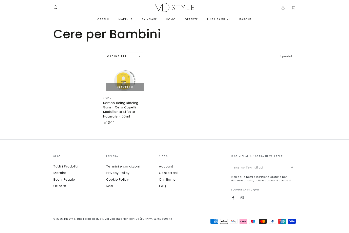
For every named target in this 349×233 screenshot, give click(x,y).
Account (166, 166)
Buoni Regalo (64, 179)
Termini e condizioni (123, 166)
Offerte (59, 186)
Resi (109, 186)
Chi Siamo (167, 179)
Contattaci (168, 173)
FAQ (162, 186)
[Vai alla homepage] (174, 7)
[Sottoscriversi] (293, 167)
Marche (59, 173)
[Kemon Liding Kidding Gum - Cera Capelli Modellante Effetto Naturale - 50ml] (125, 81)
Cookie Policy (117, 179)
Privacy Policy (118, 173)
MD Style (69, 219)
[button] (55, 7)
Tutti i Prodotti (65, 166)
